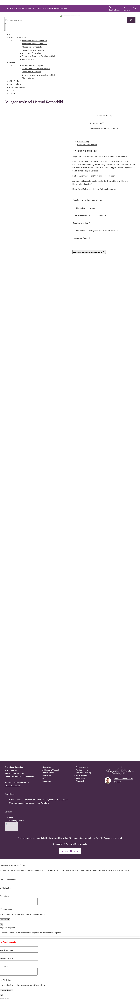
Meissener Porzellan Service (34, 44)
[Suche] (131, 20)
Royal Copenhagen (17, 87)
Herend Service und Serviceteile (36, 69)
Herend (12, 62)
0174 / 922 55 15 (12, 786)
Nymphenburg (15, 84)
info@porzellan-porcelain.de (17, 782)
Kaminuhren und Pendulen (33, 50)
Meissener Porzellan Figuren (34, 41)
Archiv (11, 90)
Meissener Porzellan (17, 38)
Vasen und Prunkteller (31, 53)
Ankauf (12, 93)
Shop (11, 34)
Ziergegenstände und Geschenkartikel (38, 56)
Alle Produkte (28, 59)
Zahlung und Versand (112, 838)
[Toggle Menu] (5, 27)
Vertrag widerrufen (70, 851)
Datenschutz (39, 914)
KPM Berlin (14, 81)
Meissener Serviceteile (32, 47)
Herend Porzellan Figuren (33, 65)
